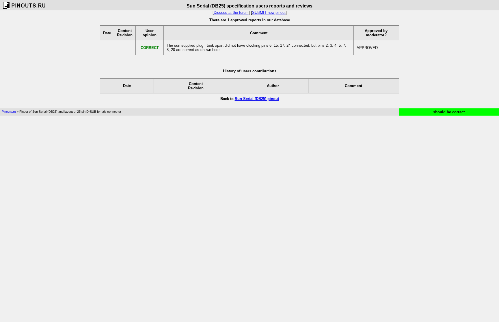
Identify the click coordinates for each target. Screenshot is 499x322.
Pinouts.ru (9, 111)
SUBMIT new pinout (269, 12)
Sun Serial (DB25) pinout (257, 99)
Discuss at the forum (231, 12)
